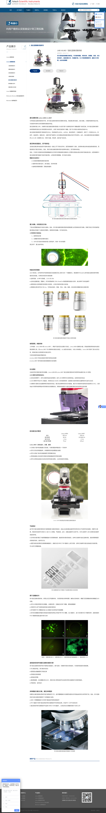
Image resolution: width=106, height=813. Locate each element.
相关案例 (48, 70)
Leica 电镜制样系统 (11, 91)
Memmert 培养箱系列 (11, 100)
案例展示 (46, 10)
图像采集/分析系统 (12, 87)
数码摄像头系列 (11, 83)
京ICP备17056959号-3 (33, 810)
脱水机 (70, 800)
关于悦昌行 (19, 10)
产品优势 (35, 70)
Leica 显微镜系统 (10, 61)
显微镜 (63, 800)
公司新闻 (23, 798)
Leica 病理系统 (10, 57)
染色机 (74, 800)
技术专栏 (23, 800)
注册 (93, 3)
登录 (98, 3)
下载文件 (61, 70)
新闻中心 (37, 10)
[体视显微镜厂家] (23, 2)
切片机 (67, 800)
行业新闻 (23, 796)
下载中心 (54, 10)
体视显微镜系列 (11, 73)
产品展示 (28, 10)
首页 (11, 10)
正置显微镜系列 (11, 65)
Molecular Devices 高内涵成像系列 (15, 96)
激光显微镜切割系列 (12, 80)
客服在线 (99, 17)
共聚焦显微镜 (11, 76)
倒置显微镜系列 (11, 69)
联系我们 (63, 10)
